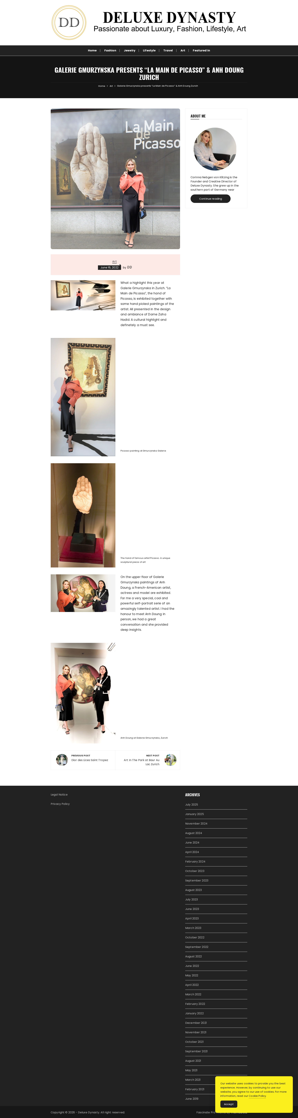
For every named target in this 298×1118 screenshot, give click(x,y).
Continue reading (210, 198)
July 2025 (191, 805)
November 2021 (195, 1032)
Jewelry (129, 50)
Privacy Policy (60, 804)
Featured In (201, 50)
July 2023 (191, 899)
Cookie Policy (257, 1096)
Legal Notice (59, 795)
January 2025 (194, 814)
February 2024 (195, 862)
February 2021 (194, 1089)
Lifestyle (149, 50)
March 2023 (193, 928)
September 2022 (196, 947)
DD (129, 267)
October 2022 (194, 937)
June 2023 (192, 909)
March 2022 (193, 994)
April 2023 (192, 918)
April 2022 (192, 985)
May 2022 (191, 975)
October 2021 (194, 1042)
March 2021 (193, 1080)
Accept (229, 1104)
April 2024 (192, 852)
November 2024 (196, 824)
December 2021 (196, 1023)
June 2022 (192, 966)
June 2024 (192, 843)
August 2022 (193, 956)
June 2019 (191, 1099)
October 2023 (194, 871)
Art (183, 50)
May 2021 (191, 1070)
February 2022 (195, 1004)
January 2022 (194, 1013)
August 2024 (193, 833)
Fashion (110, 50)
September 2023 (196, 880)
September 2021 (196, 1051)
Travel (168, 50)
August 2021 (193, 1061)
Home (92, 50)
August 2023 (193, 890)
